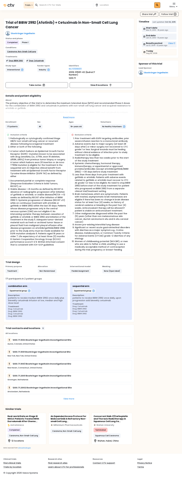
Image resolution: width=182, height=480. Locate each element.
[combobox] (65, 5)
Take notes (35, 85)
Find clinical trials (12, 463)
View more (68, 398)
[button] (22, 51)
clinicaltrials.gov (24, 448)
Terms (140, 467)
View (170, 43)
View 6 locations (99, 85)
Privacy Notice (144, 463)
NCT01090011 (75, 68)
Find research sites (57, 463)
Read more (69, 117)
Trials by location (12, 467)
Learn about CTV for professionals (66, 467)
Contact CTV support (104, 463)
